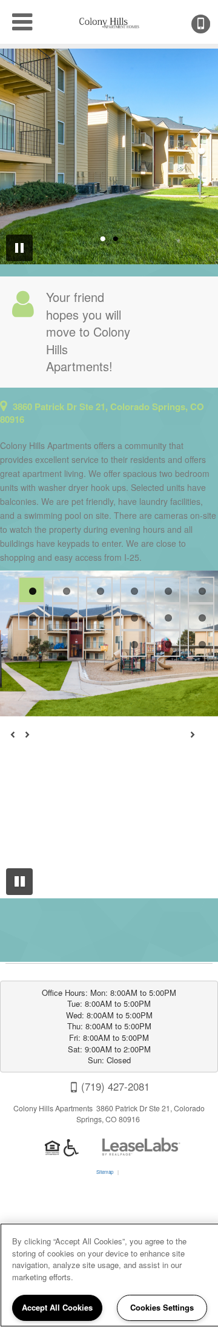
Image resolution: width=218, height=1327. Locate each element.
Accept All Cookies (57, 1307)
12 (201, 616)
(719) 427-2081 (209, 24)
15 (201, 643)
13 (133, 643)
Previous (19, 740)
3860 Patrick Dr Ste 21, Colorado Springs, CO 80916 (102, 413)
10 (133, 616)
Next (198, 740)
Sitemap (104, 1171)
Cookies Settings (162, 1307)
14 (167, 643)
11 (167, 616)
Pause (19, 881)
